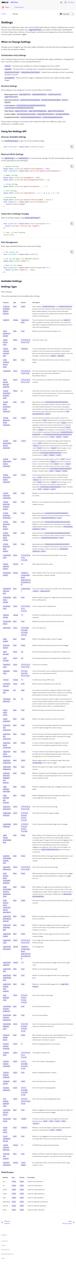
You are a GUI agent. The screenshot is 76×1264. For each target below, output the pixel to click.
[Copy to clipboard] (72, 147)
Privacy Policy (5, 1249)
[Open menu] (73, 14)
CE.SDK (3, 14)
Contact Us (4, 1241)
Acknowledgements (7, 1254)
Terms (3, 1258)
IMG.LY (5, 1235)
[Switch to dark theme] (61, 2)
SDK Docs (14, 2)
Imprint (3, 1245)
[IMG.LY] (5, 2)
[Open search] (65, 2)
